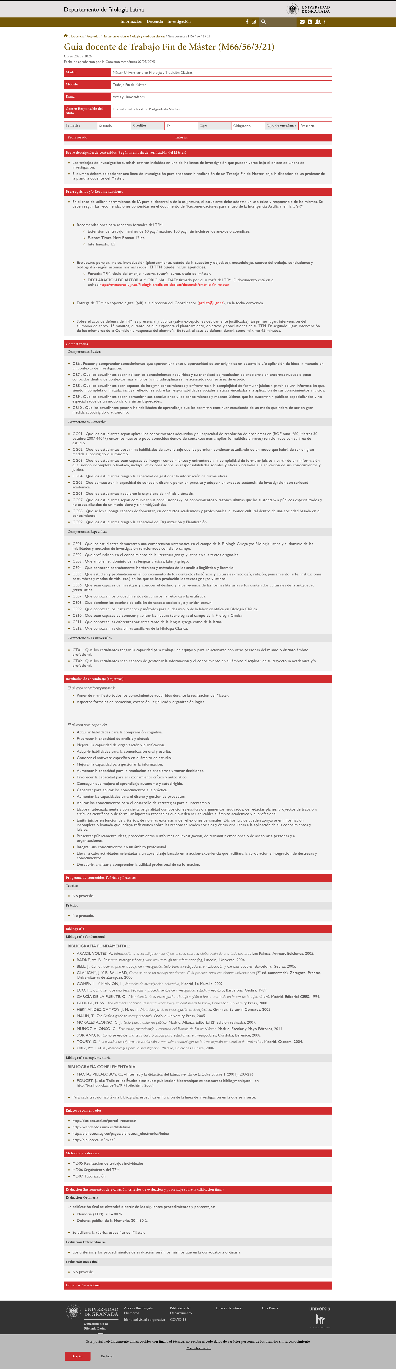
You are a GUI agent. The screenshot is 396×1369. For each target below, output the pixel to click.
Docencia (155, 22)
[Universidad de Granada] (308, 9)
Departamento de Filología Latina (104, 9)
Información (131, 22)
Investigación (179, 22)
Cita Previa (270, 1308)
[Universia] (320, 1308)
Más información (199, 1348)
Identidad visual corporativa (144, 1319)
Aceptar (77, 1356)
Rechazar (107, 1356)
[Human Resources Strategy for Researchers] (320, 1321)
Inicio (66, 36)
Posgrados (93, 36)
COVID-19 (178, 1319)
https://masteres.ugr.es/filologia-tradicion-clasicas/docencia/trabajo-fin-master (164, 284)
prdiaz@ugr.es (211, 302)
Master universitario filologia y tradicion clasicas (133, 36)
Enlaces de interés (229, 1308)
